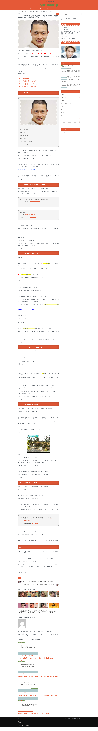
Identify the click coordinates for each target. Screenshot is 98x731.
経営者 (62, 112)
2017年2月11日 (35, 523)
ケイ (19, 629)
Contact (19, 722)
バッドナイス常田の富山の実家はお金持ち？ (28, 84)
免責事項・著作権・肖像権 (23, 725)
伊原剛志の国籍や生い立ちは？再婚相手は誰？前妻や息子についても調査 (73, 71)
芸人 (62, 118)
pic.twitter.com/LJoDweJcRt (35, 201)
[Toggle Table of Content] (19, 76)
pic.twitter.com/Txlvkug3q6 (25, 520)
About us (19, 721)
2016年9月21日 (33, 217)
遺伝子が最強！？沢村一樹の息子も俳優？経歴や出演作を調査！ (73, 85)
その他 (62, 94)
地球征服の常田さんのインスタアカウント (26, 169)
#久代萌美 (50, 518)
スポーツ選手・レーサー (65, 106)
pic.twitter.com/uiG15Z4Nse (29, 214)
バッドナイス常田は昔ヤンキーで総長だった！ (28, 83)
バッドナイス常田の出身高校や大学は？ (27, 81)
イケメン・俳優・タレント (66, 103)
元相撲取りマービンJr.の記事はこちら (27, 309)
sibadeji (72, 718)
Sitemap (19, 719)
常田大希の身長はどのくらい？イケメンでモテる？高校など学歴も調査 (73, 76)
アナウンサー (63, 97)
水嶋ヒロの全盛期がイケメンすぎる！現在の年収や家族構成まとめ (73, 67)
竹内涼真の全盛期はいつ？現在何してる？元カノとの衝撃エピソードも (73, 81)
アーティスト (63, 100)
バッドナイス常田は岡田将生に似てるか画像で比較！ (29, 80)
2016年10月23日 (37, 204)
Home (19, 718)
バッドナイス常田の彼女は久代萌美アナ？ (27, 86)
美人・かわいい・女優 (65, 115)
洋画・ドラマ (63, 109)
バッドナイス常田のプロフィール (25, 78)
